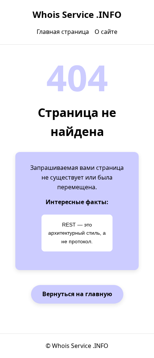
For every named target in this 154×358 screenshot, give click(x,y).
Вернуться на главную (77, 294)
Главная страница (63, 32)
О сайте (106, 32)
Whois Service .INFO (77, 14)
